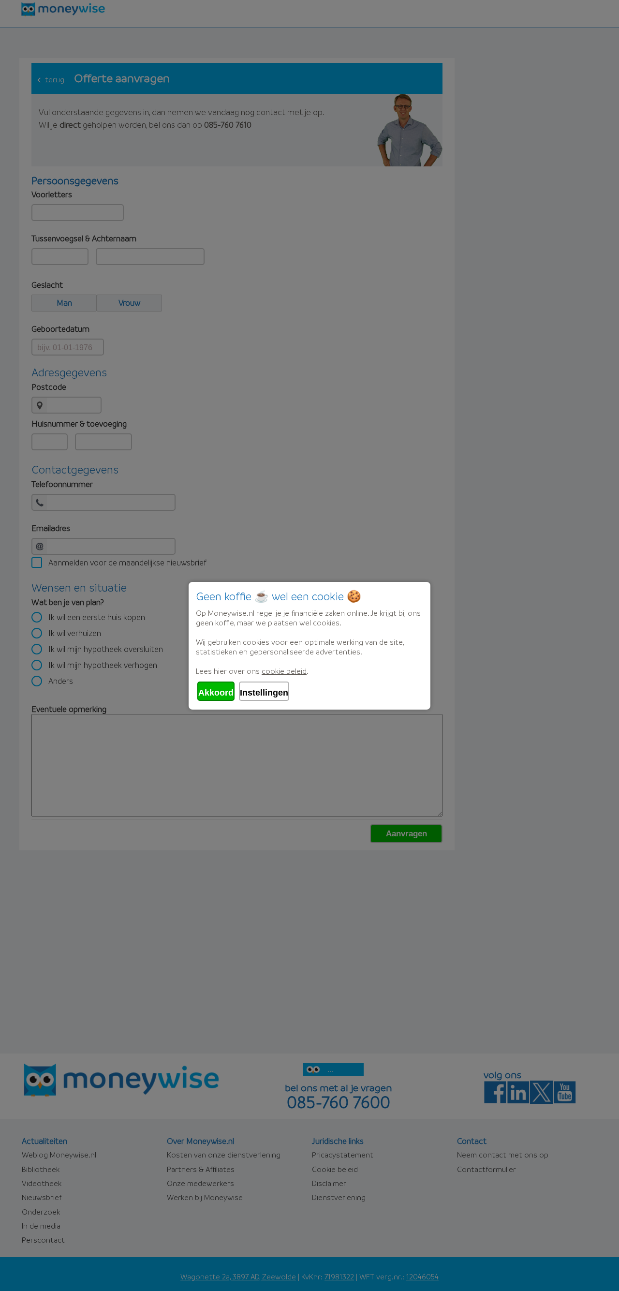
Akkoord (216, 692)
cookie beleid (284, 671)
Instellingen (264, 692)
